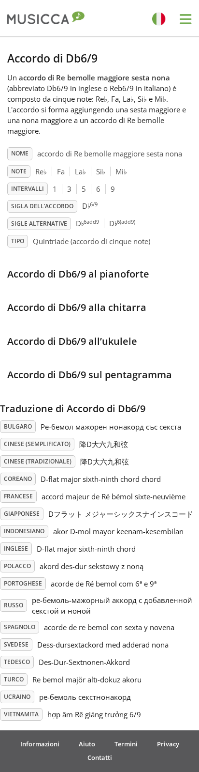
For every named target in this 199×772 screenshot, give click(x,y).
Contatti (99, 757)
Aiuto (87, 744)
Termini (126, 744)
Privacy (168, 744)
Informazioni (39, 744)
